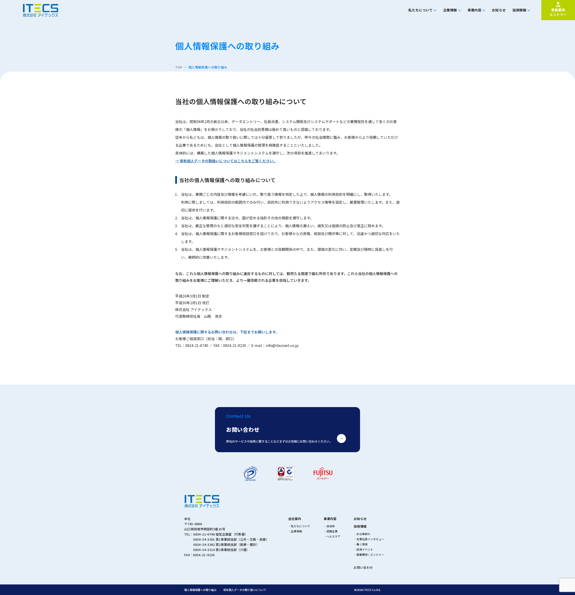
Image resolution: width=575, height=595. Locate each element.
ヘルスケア (333, 536)
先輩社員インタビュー (370, 539)
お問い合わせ (363, 567)
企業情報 (450, 10)
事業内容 (475, 10)
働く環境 (361, 544)
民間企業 (332, 531)
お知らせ (499, 10)
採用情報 (519, 10)
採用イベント (364, 549)
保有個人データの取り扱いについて (244, 590)
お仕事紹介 (363, 534)
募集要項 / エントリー (370, 554)
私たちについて (420, 10)
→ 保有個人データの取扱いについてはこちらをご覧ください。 (226, 160)
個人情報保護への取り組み (200, 590)
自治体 (331, 526)
